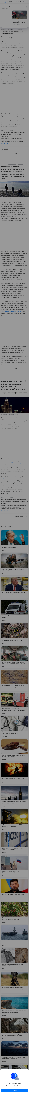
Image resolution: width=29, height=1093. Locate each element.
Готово (14, 1090)
